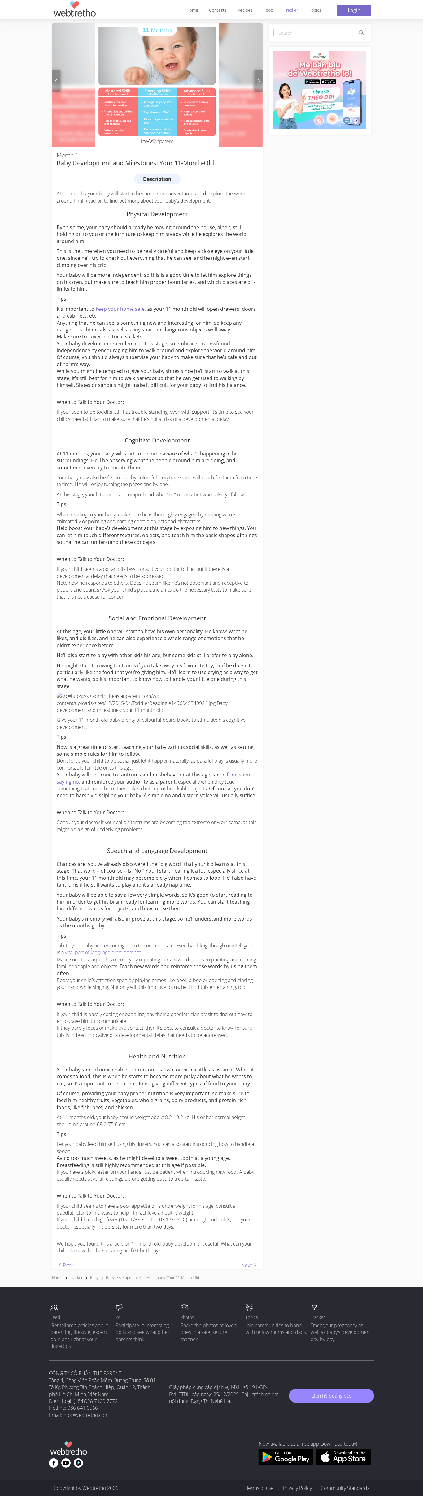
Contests (218, 10)
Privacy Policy (297, 1488)
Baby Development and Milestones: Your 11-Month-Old (152, 1277)
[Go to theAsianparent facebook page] (53, 1463)
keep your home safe (120, 309)
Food (268, 10)
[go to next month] (259, 81)
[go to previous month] (56, 81)
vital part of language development (103, 952)
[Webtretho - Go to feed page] (74, 10)
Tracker (291, 10)
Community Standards (345, 1488)
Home (192, 10)
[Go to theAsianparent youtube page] (66, 1463)
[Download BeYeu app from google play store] (285, 1463)
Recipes (245, 10)
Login (354, 10)
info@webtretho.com (85, 1415)
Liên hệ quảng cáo (331, 1395)
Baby (94, 1277)
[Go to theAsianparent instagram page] (78, 1463)
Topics (315, 10)
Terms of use (260, 1488)
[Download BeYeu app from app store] (343, 1463)
